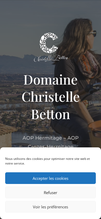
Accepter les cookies (50, 178)
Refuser (50, 192)
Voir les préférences (50, 206)
